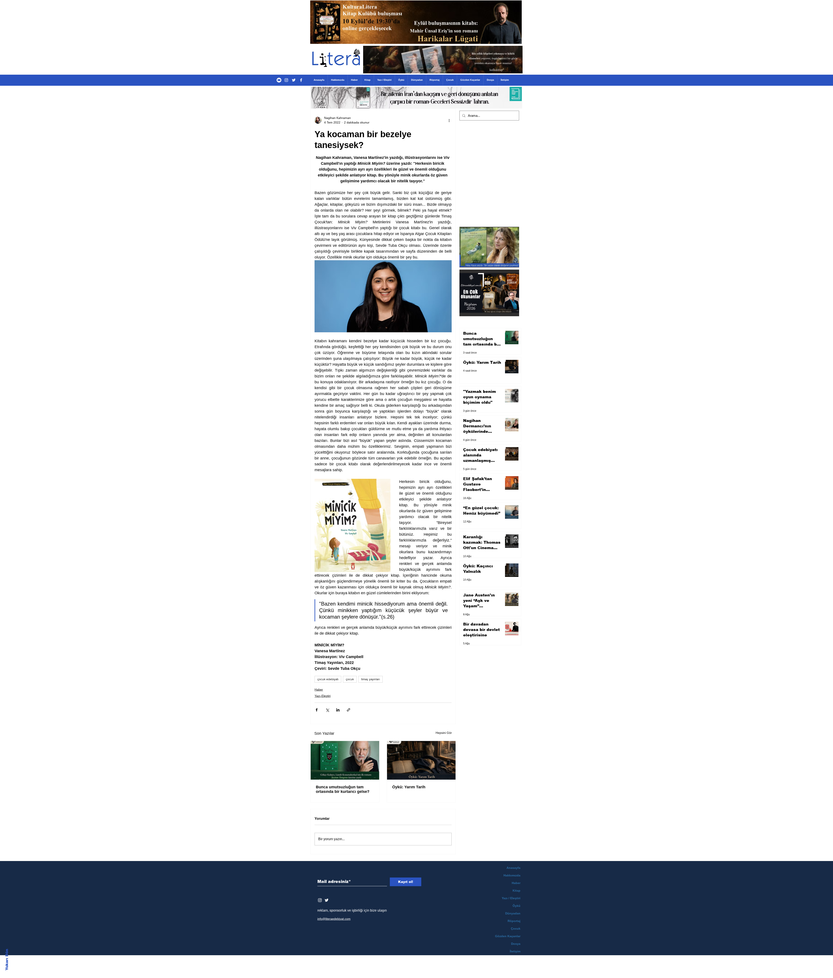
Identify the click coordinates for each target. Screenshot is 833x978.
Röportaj (514, 921)
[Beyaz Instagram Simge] (319, 900)
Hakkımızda (511, 875)
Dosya (515, 943)
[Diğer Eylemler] (449, 120)
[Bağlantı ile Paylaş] (348, 710)
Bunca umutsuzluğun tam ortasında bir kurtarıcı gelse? (342, 789)
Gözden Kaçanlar (507, 936)
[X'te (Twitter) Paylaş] (327, 710)
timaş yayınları (370, 679)
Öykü (516, 905)
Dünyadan (512, 913)
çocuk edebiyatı (327, 679)
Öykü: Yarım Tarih (408, 787)
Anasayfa (513, 867)
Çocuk (515, 928)
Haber (319, 689)
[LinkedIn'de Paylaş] (338, 710)
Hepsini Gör (444, 732)
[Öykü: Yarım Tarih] (421, 760)
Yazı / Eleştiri (511, 898)
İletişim (515, 951)
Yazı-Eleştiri (323, 696)
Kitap (516, 890)
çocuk (350, 679)
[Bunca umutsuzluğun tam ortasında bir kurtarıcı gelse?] (345, 760)
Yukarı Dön (7, 959)
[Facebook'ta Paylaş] (317, 710)
